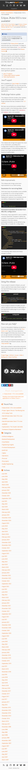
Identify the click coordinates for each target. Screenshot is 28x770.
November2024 (6, 520)
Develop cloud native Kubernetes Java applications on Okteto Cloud (13, 397)
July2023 (4, 556)
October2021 (6, 611)
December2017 (6, 691)
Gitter (21, 355)
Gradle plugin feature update (11, 75)
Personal (4, 458)
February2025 (6, 512)
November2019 (6, 658)
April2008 (5, 735)
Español (14, 9)
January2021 (5, 622)
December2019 (6, 655)
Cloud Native (9, 13)
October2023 (6, 548)
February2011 (6, 724)
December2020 (6, 625)
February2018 (6, 688)
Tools (3, 467)
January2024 (5, 540)
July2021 (4, 619)
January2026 (5, 490)
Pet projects (5, 461)
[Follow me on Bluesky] (21, 5)
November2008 (6, 727)
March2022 (5, 597)
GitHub (12, 355)
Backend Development (8, 439)
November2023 (6, 545)
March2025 (5, 509)
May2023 (4, 562)
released (3, 49)
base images (15, 83)
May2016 (4, 705)
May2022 (4, 595)
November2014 (6, 716)
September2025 (6, 498)
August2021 (5, 617)
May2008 (4, 732)
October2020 (6, 630)
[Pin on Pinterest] (9, 386)
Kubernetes (8, 25)
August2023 (5, 553)
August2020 (5, 636)
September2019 (6, 663)
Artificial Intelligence (7, 436)
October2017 (6, 694)
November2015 (6, 710)
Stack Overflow (13, 357)
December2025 (6, 493)
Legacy (4, 453)
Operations (5, 456)
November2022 (6, 578)
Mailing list (4, 357)
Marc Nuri (9, 27)
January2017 (5, 702)
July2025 (4, 501)
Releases (3, 27)
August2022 (5, 586)
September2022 (6, 584)
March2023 (5, 567)
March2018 (5, 685)
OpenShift (21, 25)
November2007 (6, 740)
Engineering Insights (8, 445)
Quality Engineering (7, 464)
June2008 (5, 729)
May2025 (4, 504)
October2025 (6, 496)
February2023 (6, 570)
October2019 (6, 661)
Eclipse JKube (14, 43)
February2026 (6, 487)
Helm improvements (9, 77)
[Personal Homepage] (7, 5)
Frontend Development (8, 447)
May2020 (4, 644)
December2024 (6, 518)
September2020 (6, 633)
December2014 (6, 713)
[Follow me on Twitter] (17, 5)
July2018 (4, 674)
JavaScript (5, 450)
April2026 (5, 482)
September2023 (6, 551)
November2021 (6, 608)
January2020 (5, 652)
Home (3, 13)
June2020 (5, 641)
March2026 (5, 485)
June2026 (5, 476)
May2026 (4, 479)
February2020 (6, 650)
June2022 (5, 592)
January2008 (5, 738)
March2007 (5, 760)
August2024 (5, 523)
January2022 (5, 603)
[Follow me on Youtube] (24, 5)
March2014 (5, 721)
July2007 (4, 749)
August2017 (5, 696)
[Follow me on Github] (10, 5)
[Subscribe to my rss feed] (4, 5)
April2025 (5, 507)
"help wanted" (5, 343)
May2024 (4, 529)
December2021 (6, 606)
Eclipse (20, 24)
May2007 (4, 754)
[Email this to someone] (12, 386)
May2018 (4, 680)
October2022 (6, 581)
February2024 (6, 537)
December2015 (6, 707)
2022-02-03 (4, 24)
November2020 (6, 628)
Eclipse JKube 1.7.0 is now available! (13, 394)
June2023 (5, 559)
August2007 (5, 746)
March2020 (5, 647)
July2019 (4, 666)
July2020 (4, 639)
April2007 (5, 757)
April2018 (5, 683)
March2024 (5, 534)
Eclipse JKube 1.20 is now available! (11, 408)
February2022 (6, 600)
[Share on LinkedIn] (7, 386)
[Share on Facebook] (5, 386)
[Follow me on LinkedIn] (14, 5)
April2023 (5, 564)
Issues (16, 355)
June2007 (5, 751)
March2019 (5, 669)
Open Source (15, 25)
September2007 (6, 743)
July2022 (4, 589)
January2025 (5, 515)
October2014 (6, 718)
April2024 (5, 531)
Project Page (4, 355)
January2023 (5, 573)
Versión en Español (6, 29)
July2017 (4, 699)
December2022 (6, 575)
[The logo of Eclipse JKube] (14, 371)
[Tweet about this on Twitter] (2, 386)
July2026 (4, 474)
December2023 (6, 542)
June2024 (5, 526)
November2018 (6, 672)
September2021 (6, 614)
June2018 (5, 677)
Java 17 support (7, 73)
